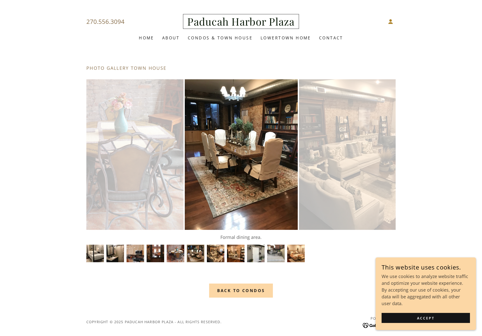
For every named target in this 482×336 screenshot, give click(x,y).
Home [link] (146, 38)
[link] (241, 24)
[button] (391, 22)
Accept (426, 318)
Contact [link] (331, 38)
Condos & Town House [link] (220, 38)
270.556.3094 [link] (105, 21)
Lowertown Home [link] (286, 38)
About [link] (171, 38)
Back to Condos (241, 290)
